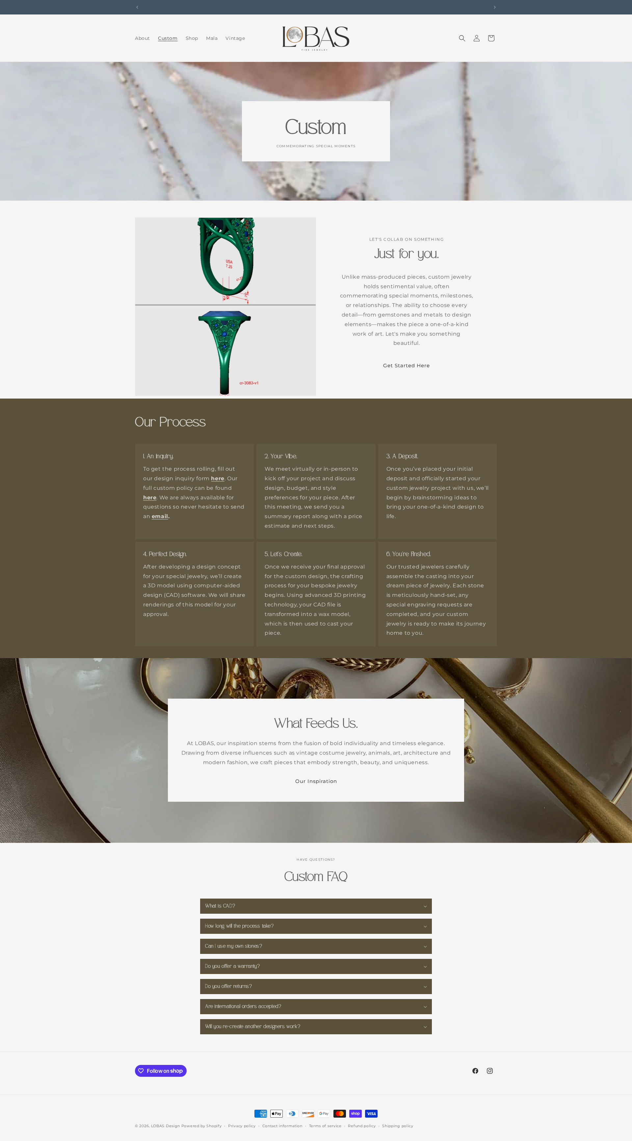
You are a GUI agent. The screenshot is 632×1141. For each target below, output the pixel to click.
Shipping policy (397, 1125)
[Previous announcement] (137, 7)
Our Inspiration (316, 781)
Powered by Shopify (201, 1126)
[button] (462, 38)
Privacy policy (242, 1125)
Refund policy (362, 1125)
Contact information (282, 1125)
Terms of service (325, 1125)
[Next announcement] (494, 7)
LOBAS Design (165, 1126)
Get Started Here (406, 365)
